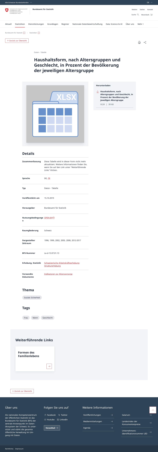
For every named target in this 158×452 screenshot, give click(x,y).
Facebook (51, 415)
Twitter (64, 415)
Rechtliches (9, 449)
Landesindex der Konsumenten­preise (131, 423)
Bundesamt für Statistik (43, 9)
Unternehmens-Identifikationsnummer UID (134, 432)
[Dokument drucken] (139, 42)
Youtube (50, 419)
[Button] (49, 366)
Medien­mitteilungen (92, 421)
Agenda (86, 427)
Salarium (126, 415)
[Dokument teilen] (145, 42)
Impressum (19, 449)
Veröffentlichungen (92, 415)
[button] (8, 24)
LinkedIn (64, 419)
